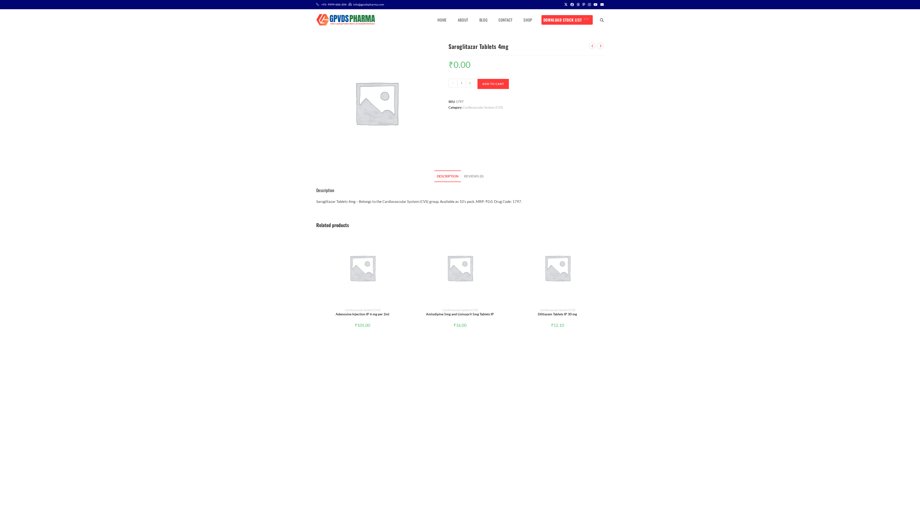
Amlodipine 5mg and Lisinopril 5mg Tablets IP (460, 314)
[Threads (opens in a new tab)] (578, 4)
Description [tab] (448, 176)
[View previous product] (592, 45)
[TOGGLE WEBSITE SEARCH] (601, 19)
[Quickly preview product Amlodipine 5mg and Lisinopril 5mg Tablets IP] (505, 240)
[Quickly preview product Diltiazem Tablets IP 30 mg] (602, 240)
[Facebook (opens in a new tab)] (572, 4)
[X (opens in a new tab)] (566, 4)
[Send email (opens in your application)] (601, 4)
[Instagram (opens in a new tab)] (589, 4)
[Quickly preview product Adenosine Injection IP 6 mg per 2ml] (407, 240)
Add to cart (493, 84)
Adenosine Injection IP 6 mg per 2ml (362, 314)
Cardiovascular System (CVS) (483, 107)
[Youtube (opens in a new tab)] (595, 4)
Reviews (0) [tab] (473, 176)
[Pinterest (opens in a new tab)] (583, 4)
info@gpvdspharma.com (368, 4)
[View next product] (600, 45)
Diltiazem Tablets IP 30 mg (557, 314)
